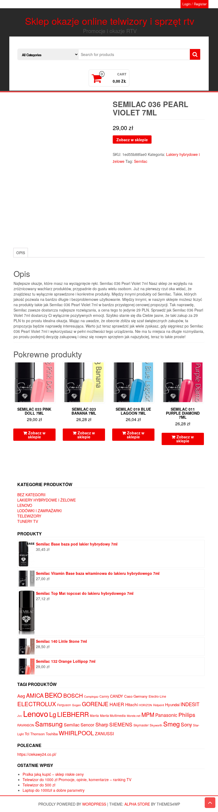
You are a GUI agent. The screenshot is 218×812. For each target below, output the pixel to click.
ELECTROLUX (36, 704)
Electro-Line (157, 696)
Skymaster (141, 725)
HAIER (117, 704)
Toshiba (52, 733)
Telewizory (29, 516)
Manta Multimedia (113, 715)
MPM (147, 714)
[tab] (20, 252)
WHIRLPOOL (76, 733)
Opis (20, 252)
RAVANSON (25, 725)
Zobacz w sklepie (132, 139)
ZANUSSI (104, 733)
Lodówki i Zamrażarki (39, 510)
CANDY (116, 696)
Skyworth (156, 725)
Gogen (76, 705)
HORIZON (145, 705)
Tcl (27, 733)
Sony (186, 724)
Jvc (19, 715)
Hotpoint (158, 705)
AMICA (35, 695)
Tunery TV (27, 521)
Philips (186, 714)
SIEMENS (120, 724)
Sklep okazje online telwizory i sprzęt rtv (109, 20)
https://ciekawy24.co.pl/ (36, 754)
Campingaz (91, 696)
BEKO (53, 695)
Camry (104, 696)
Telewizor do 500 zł (39, 784)
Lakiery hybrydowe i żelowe (46, 500)
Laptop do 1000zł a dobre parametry (54, 790)
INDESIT (190, 704)
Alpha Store (137, 804)
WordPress (94, 804)
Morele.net (133, 715)
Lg (52, 714)
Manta (94, 715)
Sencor (87, 724)
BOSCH (73, 695)
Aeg (21, 696)
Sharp (101, 724)
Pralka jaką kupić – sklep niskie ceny (53, 774)
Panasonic (166, 715)
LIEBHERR (73, 714)
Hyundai (172, 704)
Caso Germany (136, 696)
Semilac (140, 161)
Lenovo (24, 505)
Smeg (171, 723)
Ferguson (64, 705)
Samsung (49, 723)
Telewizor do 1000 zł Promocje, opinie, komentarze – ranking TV (77, 779)
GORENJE (95, 704)
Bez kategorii (31, 494)
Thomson (37, 733)
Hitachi (131, 704)
